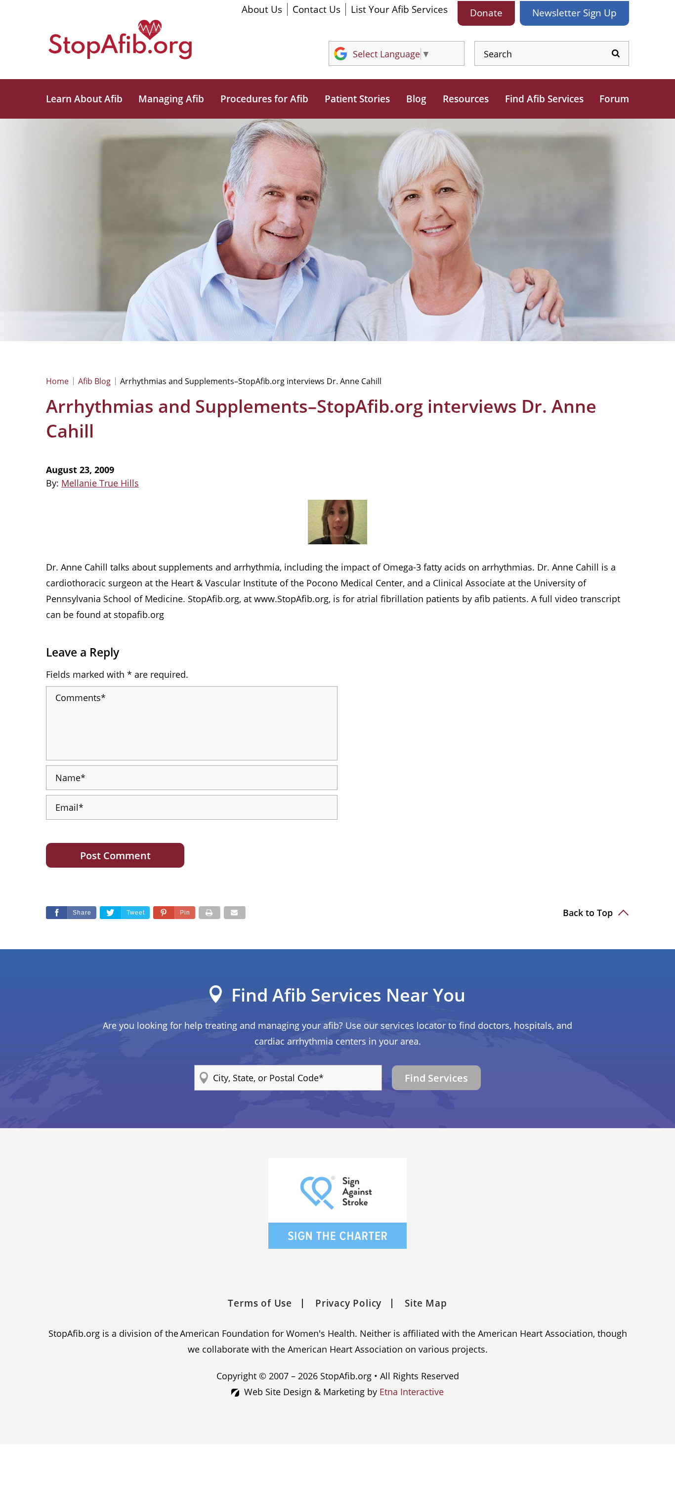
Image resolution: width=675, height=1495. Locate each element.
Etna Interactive (412, 1392)
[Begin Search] (616, 54)
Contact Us (316, 9)
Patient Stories (357, 98)
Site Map (426, 1303)
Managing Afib (171, 98)
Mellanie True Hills (100, 483)
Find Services (436, 1078)
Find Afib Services (544, 98)
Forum (614, 98)
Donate (486, 12)
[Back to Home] (120, 39)
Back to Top (589, 913)
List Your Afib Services (399, 9)
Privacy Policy (348, 1303)
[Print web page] (209, 912)
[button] (174, 912)
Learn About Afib (84, 98)
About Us (262, 9)
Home (57, 381)
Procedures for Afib (264, 98)
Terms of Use (260, 1303)
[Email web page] (235, 912)
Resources (466, 98)
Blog (416, 98)
